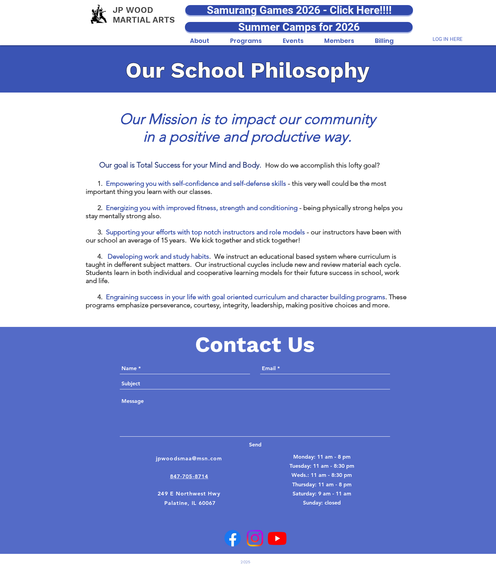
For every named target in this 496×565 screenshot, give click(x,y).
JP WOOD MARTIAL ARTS (144, 15)
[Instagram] (255, 538)
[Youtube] (277, 538)
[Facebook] (233, 538)
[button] (200, 37)
